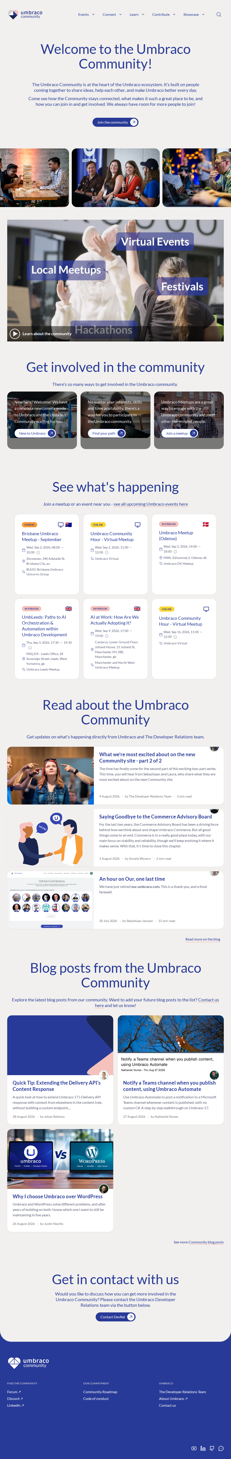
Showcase (191, 14)
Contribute (161, 14)
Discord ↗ (15, 1398)
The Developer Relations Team (182, 1392)
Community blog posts (206, 1242)
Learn (134, 14)
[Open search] (219, 14)
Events (83, 14)
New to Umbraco (32, 433)
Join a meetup (177, 433)
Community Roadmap (100, 1392)
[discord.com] (221, 1450)
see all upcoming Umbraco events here (151, 504)
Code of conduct (96, 1398)
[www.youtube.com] (194, 1450)
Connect (109, 14)
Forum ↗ (14, 1392)
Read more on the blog (202, 939)
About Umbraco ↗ (173, 1398)
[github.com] (212, 1450)
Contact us (167, 1405)
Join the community (112, 122)
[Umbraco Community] (25, 14)
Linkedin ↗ (15, 1405)
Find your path (103, 433)
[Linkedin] (203, 1450)
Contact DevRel (112, 1317)
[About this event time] (38, 552)
